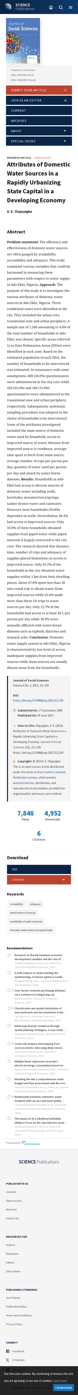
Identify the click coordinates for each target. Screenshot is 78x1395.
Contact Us (12, 1218)
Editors (10, 1262)
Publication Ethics (16, 1306)
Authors (10, 1245)
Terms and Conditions (19, 1315)
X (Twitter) (18, 1360)
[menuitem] (51, 7)
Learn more (60, 1381)
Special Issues (23, 141)
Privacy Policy (14, 1324)
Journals (11, 1192)
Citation (18, 879)
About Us (11, 1209)
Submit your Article (29, 90)
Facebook (18, 1351)
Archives (18, 121)
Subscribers (13, 1271)
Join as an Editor (26, 100)
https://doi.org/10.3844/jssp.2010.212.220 (38, 700)
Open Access (14, 1200)
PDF (15, 869)
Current (18, 110)
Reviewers (12, 1254)
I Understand (63, 1387)
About (16, 131)
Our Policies (13, 1298)
